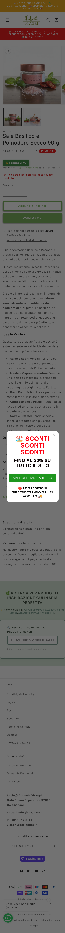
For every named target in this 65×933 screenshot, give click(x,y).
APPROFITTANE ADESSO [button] (32, 478)
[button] (54, 435)
